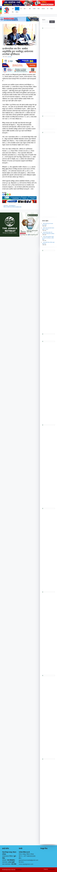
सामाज (39, 8)
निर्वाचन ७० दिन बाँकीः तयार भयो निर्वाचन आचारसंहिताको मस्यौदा (12, 206)
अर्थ (47, 8)
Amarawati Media (51, 869)
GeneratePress (18, 869)
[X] (5, 194)
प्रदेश (24, 8)
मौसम (13, 12)
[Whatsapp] (8, 194)
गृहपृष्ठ (13, 8)
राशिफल (17, 12)
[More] (10, 194)
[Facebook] (3, 194)
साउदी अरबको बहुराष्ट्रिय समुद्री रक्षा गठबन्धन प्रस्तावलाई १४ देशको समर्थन (48, 238)
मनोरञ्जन (43, 8)
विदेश (30, 8)
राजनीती (34, 8)
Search (43, 19)
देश (20, 8)
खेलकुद (51, 8)
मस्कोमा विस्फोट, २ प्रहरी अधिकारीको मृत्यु (9, 205)
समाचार (17, 8)
